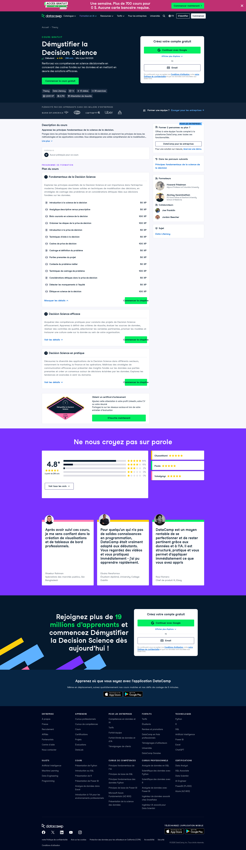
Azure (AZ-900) (182, 791)
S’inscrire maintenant (119, 418)
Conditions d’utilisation (180, 74)
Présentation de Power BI (87, 781)
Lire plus (46, 141)
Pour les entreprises (137, 16)
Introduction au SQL (84, 771)
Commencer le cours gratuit (60, 81)
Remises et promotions (152, 729)
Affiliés (45, 734)
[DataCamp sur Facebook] (43, 832)
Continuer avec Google (174, 50)
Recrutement (48, 729)
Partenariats (48, 739)
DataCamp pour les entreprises (178, 144)
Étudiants (146, 724)
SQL (177, 729)
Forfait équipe (115, 733)
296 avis (69, 58)
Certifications (81, 734)
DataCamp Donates (151, 753)
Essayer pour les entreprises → (187, 110)
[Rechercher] (164, 16)
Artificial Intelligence (185, 734)
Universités (155, 16)
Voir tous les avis (57, 486)
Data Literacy (162, 234)
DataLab (79, 750)
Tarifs (111, 727)
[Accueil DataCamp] (62, 826)
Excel (178, 745)
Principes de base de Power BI (123, 788)
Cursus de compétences (86, 724)
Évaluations (80, 745)
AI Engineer (180, 781)
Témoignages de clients (120, 746)
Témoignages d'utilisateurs (154, 743)
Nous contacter (49, 750)
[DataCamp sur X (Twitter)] (52, 832)
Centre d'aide (48, 745)
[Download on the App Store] (112, 694)
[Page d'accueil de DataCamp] (52, 16)
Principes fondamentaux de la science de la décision (177, 166)
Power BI (179, 739)
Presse (45, 724)
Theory (55, 27)
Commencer (198, 16)
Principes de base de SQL (121, 774)
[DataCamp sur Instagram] (80, 832)
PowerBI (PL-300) (183, 786)
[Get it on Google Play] (133, 694)
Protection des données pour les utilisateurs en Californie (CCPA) (115, 840)
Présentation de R (83, 776)
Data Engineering (50, 776)
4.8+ (61, 58)
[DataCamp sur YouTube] (71, 832)
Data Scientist (181, 776)
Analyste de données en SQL (155, 765)
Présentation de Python (86, 765)
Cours (78, 729)
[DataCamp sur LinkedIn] (61, 832)
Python (178, 719)
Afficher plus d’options (171, 56)
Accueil (45, 27)
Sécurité (161, 840)
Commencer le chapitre (136, 300)
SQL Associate (182, 771)
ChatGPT (179, 750)
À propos (46, 719)
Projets (78, 739)
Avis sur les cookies (78, 840)
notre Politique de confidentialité (54, 840)
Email (175, 67)
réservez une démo (192, 149)
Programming (48, 781)
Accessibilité (149, 840)
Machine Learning (50, 771)
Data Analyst (181, 765)
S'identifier (183, 16)
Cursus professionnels (85, 719)
